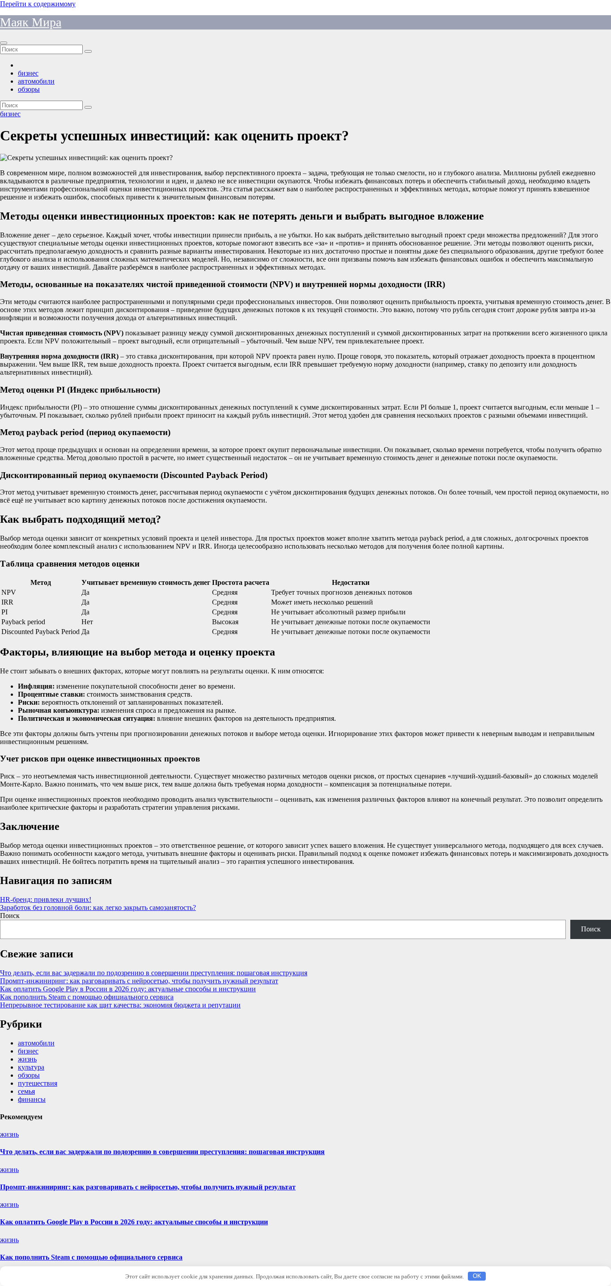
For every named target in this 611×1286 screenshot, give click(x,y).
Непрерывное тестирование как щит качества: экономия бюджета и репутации (120, 1005)
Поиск (10, 915)
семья (26, 1091)
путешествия (37, 1083)
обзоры (29, 89)
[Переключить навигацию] (3, 43)
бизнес (28, 73)
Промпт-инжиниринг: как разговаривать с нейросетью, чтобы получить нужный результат (139, 981)
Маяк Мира (30, 22)
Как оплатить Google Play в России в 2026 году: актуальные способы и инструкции (128, 989)
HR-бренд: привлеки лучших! (45, 899)
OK (477, 1276)
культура (31, 1067)
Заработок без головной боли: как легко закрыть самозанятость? (98, 907)
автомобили (36, 81)
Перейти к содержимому (38, 4)
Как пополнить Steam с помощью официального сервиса (87, 997)
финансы (32, 1099)
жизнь (27, 1059)
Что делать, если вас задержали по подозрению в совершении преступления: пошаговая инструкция (153, 973)
